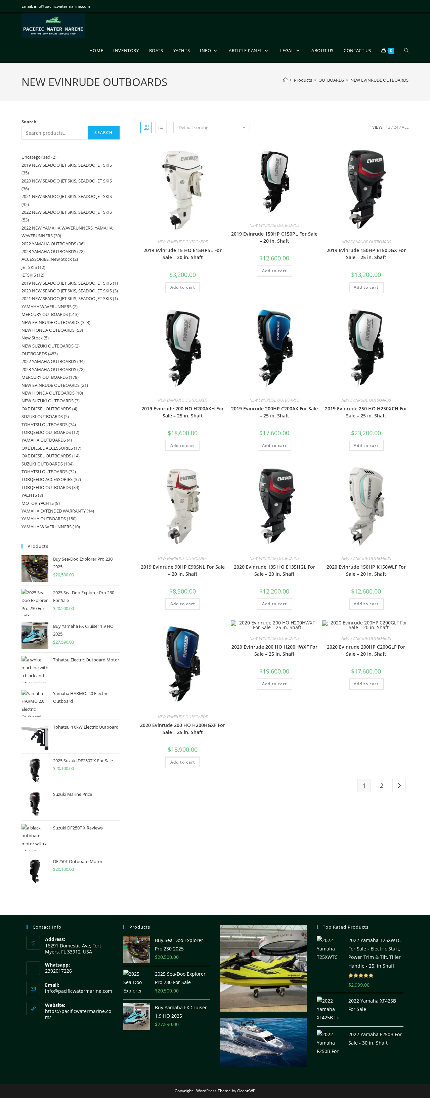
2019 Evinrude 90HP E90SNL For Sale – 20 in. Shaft (183, 570)
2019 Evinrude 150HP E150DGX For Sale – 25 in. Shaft (366, 253)
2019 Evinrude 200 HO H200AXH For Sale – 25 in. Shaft (182, 412)
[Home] (285, 80)
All (405, 127)
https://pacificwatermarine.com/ (78, 1014)
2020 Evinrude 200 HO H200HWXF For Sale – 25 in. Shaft (274, 650)
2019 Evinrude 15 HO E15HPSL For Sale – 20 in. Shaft (182, 253)
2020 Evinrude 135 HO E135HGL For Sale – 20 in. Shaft (274, 570)
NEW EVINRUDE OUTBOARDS (379, 80)
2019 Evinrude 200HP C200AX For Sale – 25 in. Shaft (274, 412)
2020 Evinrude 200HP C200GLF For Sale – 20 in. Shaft (366, 650)
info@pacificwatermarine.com (78, 991)
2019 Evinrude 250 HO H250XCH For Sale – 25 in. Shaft (366, 412)
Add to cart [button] (182, 287)
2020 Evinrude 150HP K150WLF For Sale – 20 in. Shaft (366, 570)
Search (29, 122)
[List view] (161, 127)
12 (388, 127)
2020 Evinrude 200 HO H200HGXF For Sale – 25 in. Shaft (182, 728)
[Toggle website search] (406, 50)
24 (396, 127)
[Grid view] (146, 127)
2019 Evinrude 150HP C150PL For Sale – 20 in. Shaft (274, 237)
